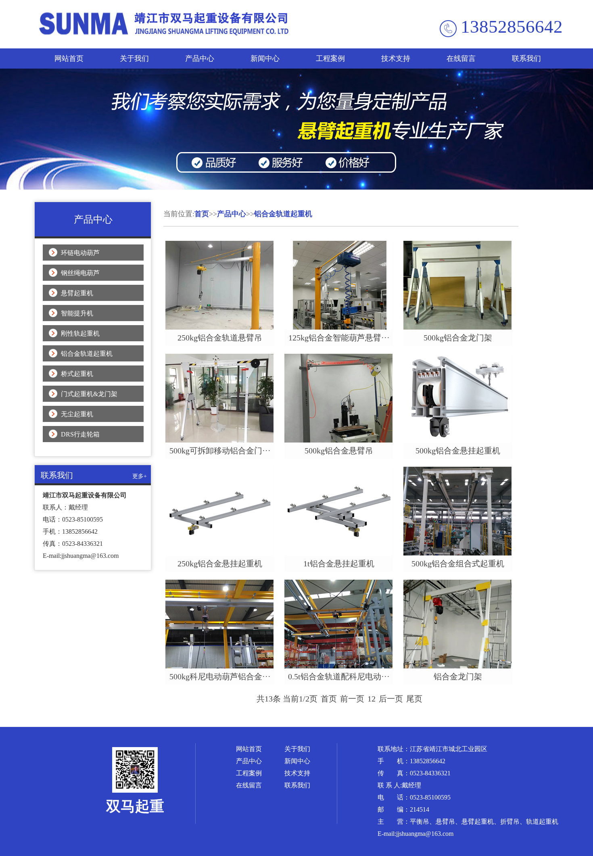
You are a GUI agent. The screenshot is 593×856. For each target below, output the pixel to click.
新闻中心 (265, 58)
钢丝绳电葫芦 (80, 272)
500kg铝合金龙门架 (458, 337)
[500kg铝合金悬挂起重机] (457, 440)
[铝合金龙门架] (457, 666)
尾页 (414, 698)
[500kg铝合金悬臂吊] (338, 440)
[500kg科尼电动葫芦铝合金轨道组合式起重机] (219, 666)
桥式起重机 (77, 373)
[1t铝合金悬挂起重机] (338, 553)
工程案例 (330, 58)
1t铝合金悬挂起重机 (338, 563)
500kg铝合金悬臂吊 (339, 450)
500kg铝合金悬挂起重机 (458, 450)
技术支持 (395, 58)
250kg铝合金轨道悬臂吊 (219, 337)
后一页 (391, 698)
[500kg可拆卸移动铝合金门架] (219, 440)
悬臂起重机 (77, 293)
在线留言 (461, 58)
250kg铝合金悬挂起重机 (219, 563)
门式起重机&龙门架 (89, 393)
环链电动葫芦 (80, 252)
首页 (201, 214)
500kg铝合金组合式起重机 (457, 563)
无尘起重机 (77, 414)
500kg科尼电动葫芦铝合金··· (220, 676)
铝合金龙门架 (458, 676)
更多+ (139, 476)
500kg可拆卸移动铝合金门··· (220, 450)
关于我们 (134, 58)
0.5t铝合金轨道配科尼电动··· (339, 676)
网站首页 (69, 58)
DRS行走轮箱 (80, 434)
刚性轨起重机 (80, 333)
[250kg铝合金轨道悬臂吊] (219, 327)
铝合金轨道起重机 (87, 353)
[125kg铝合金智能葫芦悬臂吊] (338, 327)
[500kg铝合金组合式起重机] (457, 553)
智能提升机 (77, 313)
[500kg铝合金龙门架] (457, 327)
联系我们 (526, 58)
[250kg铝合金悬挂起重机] (219, 553)
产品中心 (199, 58)
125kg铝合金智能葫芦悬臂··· (339, 337)
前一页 (352, 698)
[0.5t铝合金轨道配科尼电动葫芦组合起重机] (338, 666)
